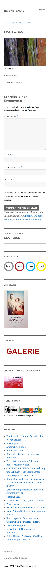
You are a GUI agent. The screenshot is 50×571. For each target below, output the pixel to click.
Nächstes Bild (25, 23)
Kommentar (11, 116)
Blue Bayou (12, 443)
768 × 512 (19, 82)
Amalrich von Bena (16, 447)
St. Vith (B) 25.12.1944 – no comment (25, 500)
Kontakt (8, 551)
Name (7, 155)
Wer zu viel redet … (16, 439)
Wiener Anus (12, 504)
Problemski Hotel (15, 450)
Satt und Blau (13, 497)
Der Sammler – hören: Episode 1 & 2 (24, 436)
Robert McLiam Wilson (18, 464)
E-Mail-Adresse (13, 167)
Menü (42, 10)
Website (8, 180)
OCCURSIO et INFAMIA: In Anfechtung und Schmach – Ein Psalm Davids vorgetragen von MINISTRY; (26, 472)
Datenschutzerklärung (15, 558)
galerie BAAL (14, 10)
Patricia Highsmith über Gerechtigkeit (25, 507)
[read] (41, 266)
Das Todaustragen (15, 525)
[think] (19, 266)
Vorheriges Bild (10, 23)
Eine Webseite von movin (27, 566)
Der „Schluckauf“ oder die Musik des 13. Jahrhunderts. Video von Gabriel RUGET (25, 482)
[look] (30, 266)
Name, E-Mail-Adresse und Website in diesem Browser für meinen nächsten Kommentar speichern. (24, 196)
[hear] (9, 266)
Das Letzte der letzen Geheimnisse (24, 461)
